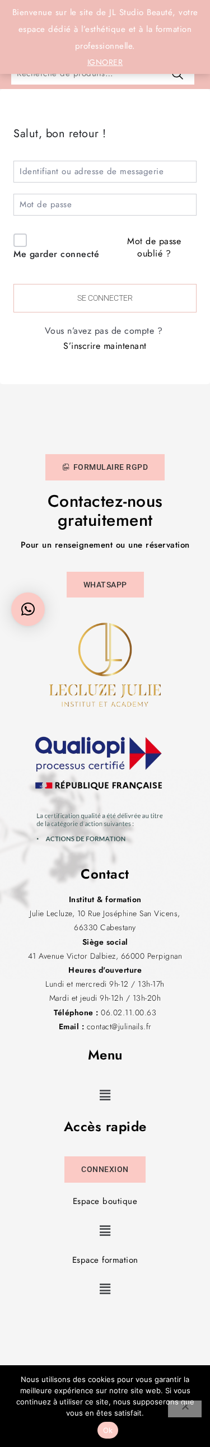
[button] (105, 1095)
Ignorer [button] (105, 62)
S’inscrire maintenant (105, 345)
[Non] (185, 1409)
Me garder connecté (56, 254)
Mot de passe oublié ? (154, 247)
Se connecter (105, 297)
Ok (108, 1430)
